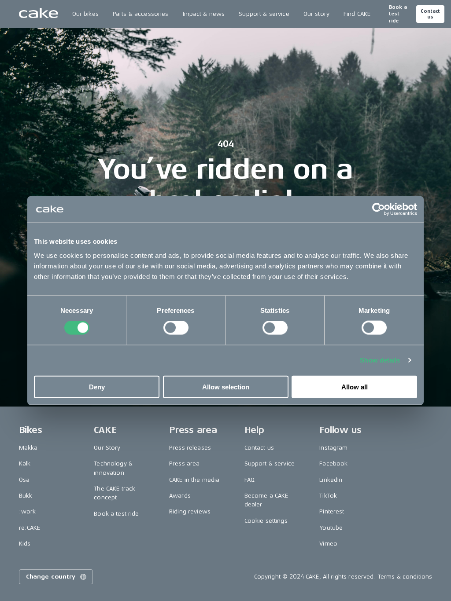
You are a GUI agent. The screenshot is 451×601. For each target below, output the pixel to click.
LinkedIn (330, 479)
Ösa (24, 479)
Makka (28, 447)
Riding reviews (190, 511)
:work (27, 511)
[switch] (176, 328)
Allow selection (225, 386)
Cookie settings (266, 520)
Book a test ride (398, 14)
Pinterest (331, 511)
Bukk (26, 495)
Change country (50, 576)
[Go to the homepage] (38, 14)
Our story (316, 14)
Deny (97, 386)
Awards (180, 495)
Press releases (190, 447)
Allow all (354, 386)
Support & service (264, 14)
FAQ (249, 479)
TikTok (328, 495)
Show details (380, 360)
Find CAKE (357, 14)
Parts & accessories (141, 14)
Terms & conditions (405, 576)
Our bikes (85, 14)
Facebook (333, 463)
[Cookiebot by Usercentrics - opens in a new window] (378, 209)
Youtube (331, 527)
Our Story (107, 447)
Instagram (333, 447)
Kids (25, 543)
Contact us (430, 14)
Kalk (25, 463)
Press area (184, 463)
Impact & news (204, 14)
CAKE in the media (194, 479)
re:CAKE (30, 527)
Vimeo (328, 543)
